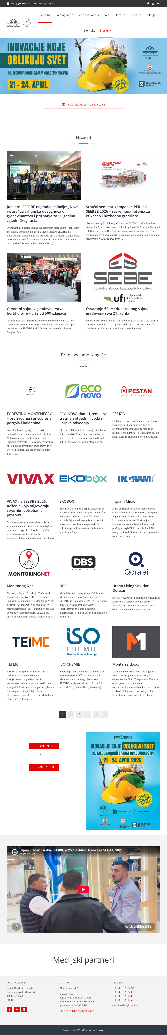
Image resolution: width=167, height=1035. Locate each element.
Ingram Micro (123, 501)
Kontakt (89, 30)
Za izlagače (62, 15)
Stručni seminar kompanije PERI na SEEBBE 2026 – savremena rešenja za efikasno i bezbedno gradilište (118, 211)
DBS (63, 585)
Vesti (107, 15)
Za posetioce (87, 15)
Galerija (150, 15)
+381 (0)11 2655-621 (123, 999)
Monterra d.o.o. (125, 664)
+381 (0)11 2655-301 (123, 992)
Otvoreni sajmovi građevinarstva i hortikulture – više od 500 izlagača (36, 311)
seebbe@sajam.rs (129, 1005)
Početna (45, 15)
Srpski (104, 30)
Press (133, 15)
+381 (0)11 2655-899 (123, 996)
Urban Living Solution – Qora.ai (132, 588)
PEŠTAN (118, 413)
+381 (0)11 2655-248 (123, 988)
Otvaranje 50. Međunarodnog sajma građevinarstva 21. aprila (117, 311)
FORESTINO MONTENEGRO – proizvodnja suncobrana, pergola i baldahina (30, 418)
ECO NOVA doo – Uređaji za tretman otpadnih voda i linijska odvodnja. (83, 418)
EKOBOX (67, 501)
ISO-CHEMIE (70, 664)
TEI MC (12, 664)
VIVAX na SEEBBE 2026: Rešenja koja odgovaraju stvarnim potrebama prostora (28, 508)
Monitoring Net (20, 585)
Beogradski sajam (96, 1030)
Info (118, 15)
